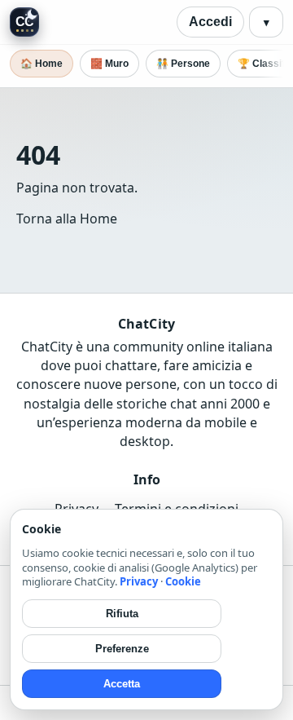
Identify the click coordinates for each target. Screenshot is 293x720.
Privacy (139, 581)
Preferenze (122, 649)
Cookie (183, 581)
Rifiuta (122, 613)
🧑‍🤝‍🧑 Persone (183, 63)
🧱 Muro (109, 63)
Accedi (210, 22)
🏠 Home (41, 63)
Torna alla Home (66, 218)
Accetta (121, 684)
